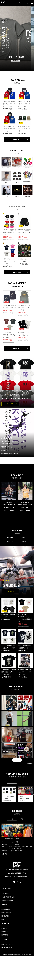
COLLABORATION (7, 900)
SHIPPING (5, 932)
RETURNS (5, 935)
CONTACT (5, 928)
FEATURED (5, 916)
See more (17, 760)
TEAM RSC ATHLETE (8, 897)
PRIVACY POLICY (7, 944)
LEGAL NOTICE (7, 947)
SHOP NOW (15, 61)
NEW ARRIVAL (6, 909)
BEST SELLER (6, 913)
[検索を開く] (20, 3)
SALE (3, 919)
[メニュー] (32, 2)
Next (32, 794)
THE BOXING (6, 894)
